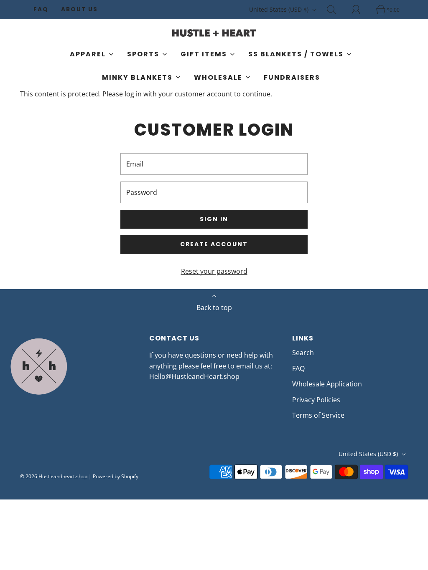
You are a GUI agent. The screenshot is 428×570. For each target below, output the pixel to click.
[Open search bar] (336, 9)
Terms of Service (318, 415)
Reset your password (214, 271)
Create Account (214, 244)
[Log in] (361, 9)
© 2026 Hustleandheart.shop (53, 476)
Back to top (214, 307)
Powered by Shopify (115, 476)
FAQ (40, 9)
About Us (79, 9)
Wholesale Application (327, 383)
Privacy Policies (316, 399)
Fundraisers (292, 77)
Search (303, 352)
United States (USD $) (279, 9)
